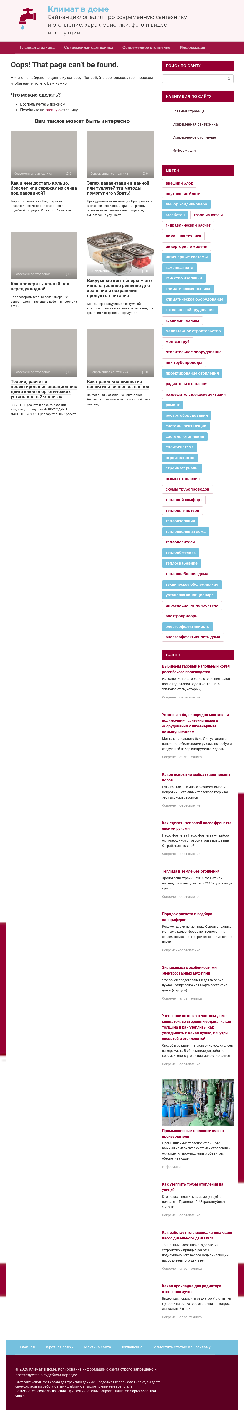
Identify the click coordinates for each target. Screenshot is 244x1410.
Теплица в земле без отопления (191, 871)
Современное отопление (146, 47)
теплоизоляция (180, 521)
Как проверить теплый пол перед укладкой (40, 286)
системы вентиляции (186, 426)
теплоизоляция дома (186, 532)
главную (53, 110)
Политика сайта (96, 1347)
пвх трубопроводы (184, 363)
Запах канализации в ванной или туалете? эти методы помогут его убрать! (118, 188)
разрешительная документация (196, 394)
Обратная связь (58, 1347)
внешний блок (179, 183)
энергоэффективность (187, 626)
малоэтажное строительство (193, 331)
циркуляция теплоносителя (192, 605)
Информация (192, 47)
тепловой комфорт (184, 500)
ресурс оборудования (187, 415)
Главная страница (37, 47)
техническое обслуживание (192, 584)
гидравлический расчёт (188, 225)
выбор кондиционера (186, 204)
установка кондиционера (190, 595)
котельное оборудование (190, 310)
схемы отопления (183, 479)
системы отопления (185, 436)
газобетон (175, 215)
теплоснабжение (182, 563)
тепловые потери (182, 510)
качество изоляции (184, 278)
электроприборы (182, 616)
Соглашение (131, 1347)
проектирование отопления (192, 373)
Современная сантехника (88, 47)
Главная (27, 1347)
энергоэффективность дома (193, 637)
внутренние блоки (183, 194)
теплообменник (181, 553)
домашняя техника (183, 236)
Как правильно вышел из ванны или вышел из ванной (118, 384)
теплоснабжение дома (187, 574)
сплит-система (180, 447)
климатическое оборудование (194, 299)
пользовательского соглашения (40, 1391)
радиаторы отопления (187, 384)
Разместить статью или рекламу (181, 1347)
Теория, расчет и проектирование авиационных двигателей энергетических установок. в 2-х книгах (44, 389)
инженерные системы (187, 257)
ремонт (173, 405)
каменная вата (179, 268)
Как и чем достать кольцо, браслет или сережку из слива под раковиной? (44, 188)
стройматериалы (182, 468)
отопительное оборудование (194, 352)
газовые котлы (208, 215)
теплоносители (180, 542)
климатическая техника (188, 289)
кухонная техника (182, 320)
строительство (180, 458)
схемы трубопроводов (187, 489)
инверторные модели (186, 246)
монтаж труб (178, 342)
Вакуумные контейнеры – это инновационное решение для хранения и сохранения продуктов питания (119, 288)
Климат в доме (78, 9)
